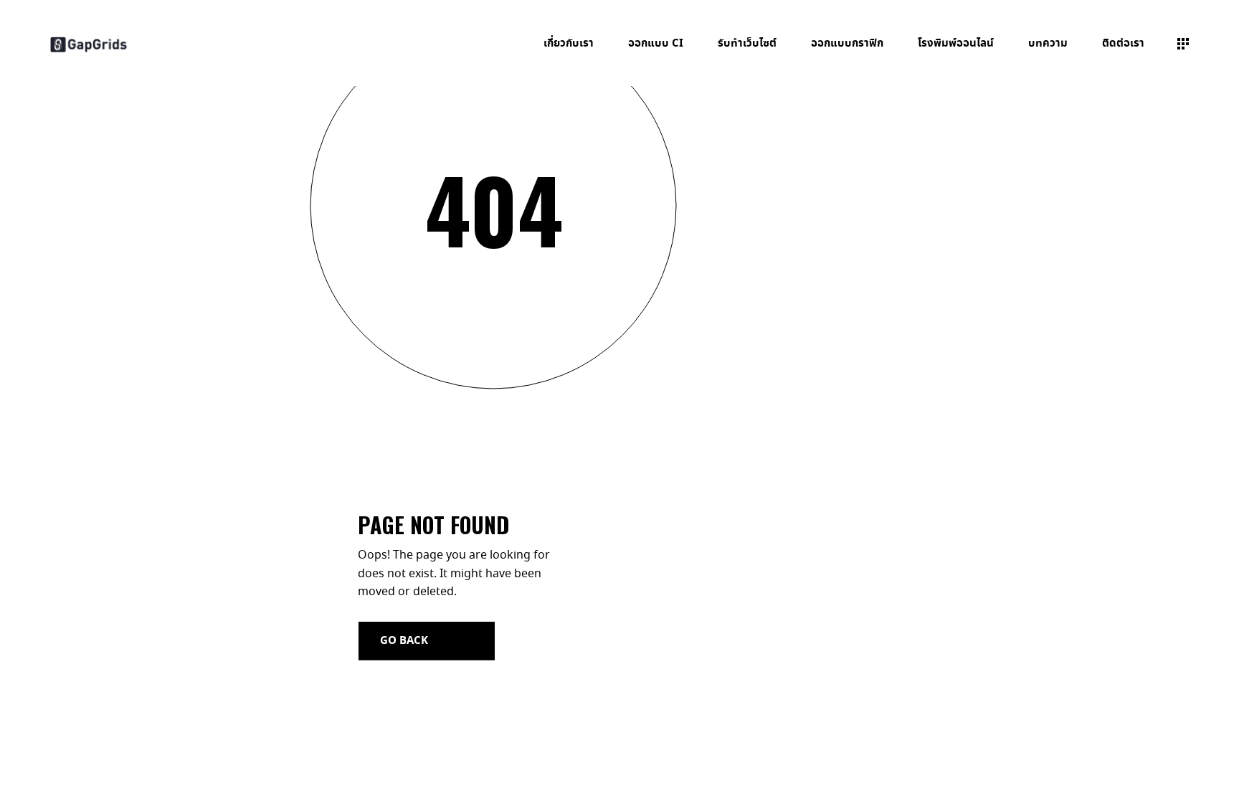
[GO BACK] (426, 641)
